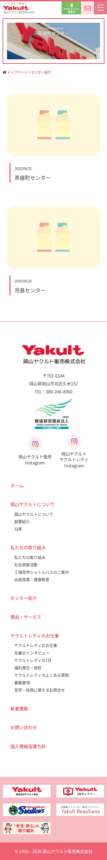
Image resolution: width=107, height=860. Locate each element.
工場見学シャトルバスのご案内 (41, 572)
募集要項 (22, 683)
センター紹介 (41, 71)
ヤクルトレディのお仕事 (34, 635)
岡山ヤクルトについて (32, 504)
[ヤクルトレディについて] (71, 7)
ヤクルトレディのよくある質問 (41, 675)
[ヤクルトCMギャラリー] (80, 788)
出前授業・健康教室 (31, 579)
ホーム (17, 485)
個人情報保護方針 (28, 746)
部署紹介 (22, 521)
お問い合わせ (23, 727)
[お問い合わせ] (87, 7)
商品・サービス (25, 616)
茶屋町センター (33, 178)
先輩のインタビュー (31, 653)
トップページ (17, 71)
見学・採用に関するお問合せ (39, 690)
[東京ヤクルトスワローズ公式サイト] (27, 807)
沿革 (18, 529)
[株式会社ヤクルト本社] (27, 788)
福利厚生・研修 (28, 668)
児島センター (30, 290)
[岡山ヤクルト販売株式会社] (53, 354)
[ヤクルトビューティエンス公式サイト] (80, 807)
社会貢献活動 (26, 565)
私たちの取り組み (28, 547)
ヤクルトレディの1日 (32, 660)
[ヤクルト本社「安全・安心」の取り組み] (27, 825)
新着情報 (19, 708)
